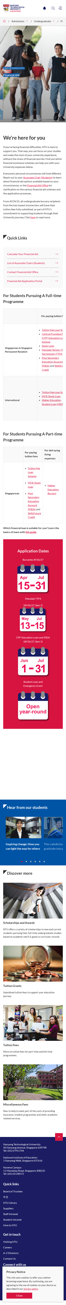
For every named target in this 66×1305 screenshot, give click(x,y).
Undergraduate (42, 21)
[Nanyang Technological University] (22, 8)
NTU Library (10, 1202)
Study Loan (48, 345)
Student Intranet (12, 1219)
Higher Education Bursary (53, 489)
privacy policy (31, 1288)
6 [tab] (44, 861)
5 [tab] (39, 861)
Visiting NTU (10, 1241)
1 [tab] (21, 861)
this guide (30, 531)
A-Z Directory (11, 1252)
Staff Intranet (10, 1213)
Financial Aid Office (37, 185)
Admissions (18, 21)
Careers (7, 1247)
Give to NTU (10, 1225)
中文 (5, 1196)
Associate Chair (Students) (38, 177)
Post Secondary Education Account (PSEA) (52, 361)
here (32, 217)
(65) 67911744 (15, 1150)
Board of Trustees (13, 1191)
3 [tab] (30, 861)
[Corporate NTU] (4, 21)
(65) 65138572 (15, 1173)
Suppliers (8, 1208)
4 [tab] (35, 861)
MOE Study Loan (51, 396)
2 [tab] (26, 861)
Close (19, 1295)
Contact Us (9, 1258)
